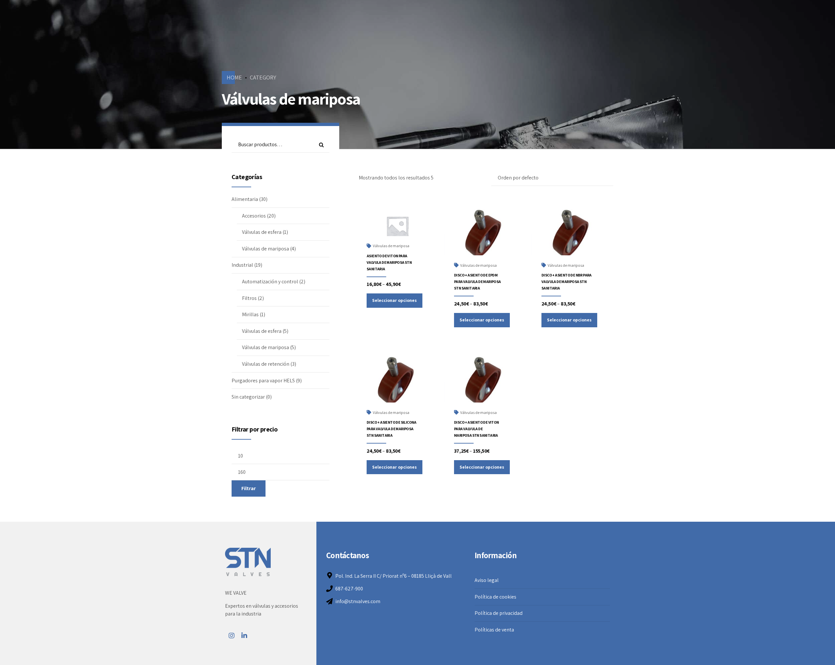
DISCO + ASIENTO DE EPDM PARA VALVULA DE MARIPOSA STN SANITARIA (477, 281)
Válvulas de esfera (261, 232)
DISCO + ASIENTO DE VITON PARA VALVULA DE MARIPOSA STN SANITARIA (476, 429)
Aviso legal (487, 580)
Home (234, 77)
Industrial (242, 265)
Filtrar (248, 488)
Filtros (249, 298)
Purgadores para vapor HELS (263, 380)
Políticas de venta (494, 629)
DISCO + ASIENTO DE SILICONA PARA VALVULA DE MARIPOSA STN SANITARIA (392, 429)
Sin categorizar (248, 396)
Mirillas (250, 314)
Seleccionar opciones (394, 300)
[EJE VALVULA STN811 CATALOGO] (484, 236)
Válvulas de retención (265, 364)
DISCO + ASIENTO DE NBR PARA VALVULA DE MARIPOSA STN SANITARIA (566, 281)
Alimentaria (245, 199)
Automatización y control (270, 281)
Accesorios (254, 215)
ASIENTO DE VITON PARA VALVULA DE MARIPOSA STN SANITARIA (389, 262)
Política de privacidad (499, 613)
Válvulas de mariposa (391, 245)
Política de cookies (495, 596)
